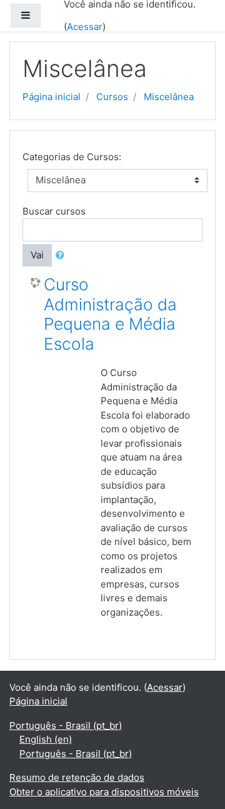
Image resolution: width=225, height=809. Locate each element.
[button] (62, 255)
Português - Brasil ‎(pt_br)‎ (65, 725)
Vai (37, 255)
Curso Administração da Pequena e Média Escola (110, 314)
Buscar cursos (54, 211)
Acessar (84, 27)
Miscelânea (169, 97)
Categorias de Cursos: (71, 157)
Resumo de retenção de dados (76, 777)
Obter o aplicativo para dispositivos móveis (104, 792)
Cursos (112, 97)
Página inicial (51, 97)
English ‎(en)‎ (45, 739)
